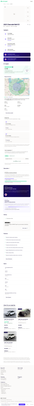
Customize (31, 404)
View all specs (8, 297)
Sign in (19, 378)
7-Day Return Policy (3, 401)
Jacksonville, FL (3, 393)
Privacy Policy (8, 401)
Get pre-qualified (3, 378)
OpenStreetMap (27, 95)
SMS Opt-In (12, 401)
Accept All (22, 404)
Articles (2, 373)
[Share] (29, 24)
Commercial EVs (3, 370)
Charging (2, 374)
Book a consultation (4, 383)
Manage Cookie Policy (28, 401)
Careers (2, 387)
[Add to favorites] (15, 309)
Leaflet (24, 95)
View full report (27, 70)
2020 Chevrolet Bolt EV (23, 319)
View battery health (9, 112)
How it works (20, 369)
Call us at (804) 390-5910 (5, 384)
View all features (9, 258)
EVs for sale (3, 369)
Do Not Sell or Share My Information (20, 401)
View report (9, 40)
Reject (27, 404)
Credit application (3, 379)
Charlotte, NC (3, 392)
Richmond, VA (3, 389)
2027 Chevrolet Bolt (8, 342)
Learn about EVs (3, 371)
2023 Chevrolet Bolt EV (9, 319)
